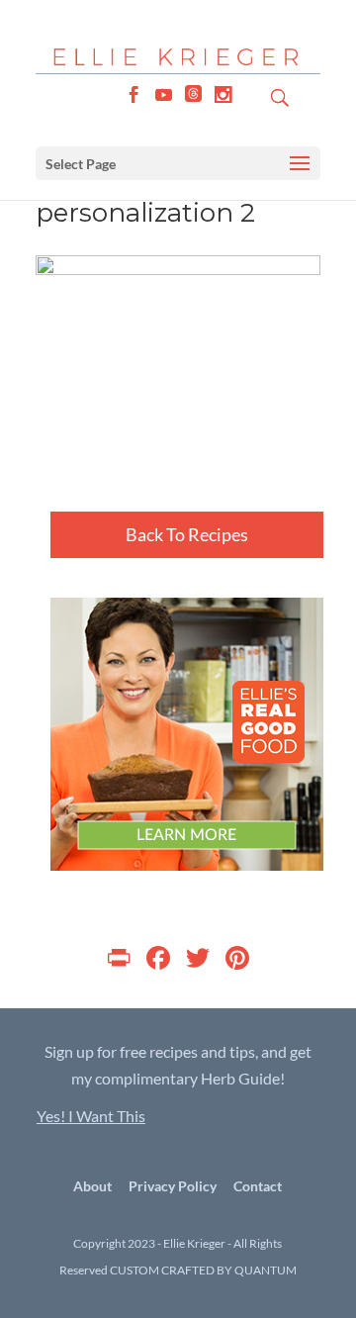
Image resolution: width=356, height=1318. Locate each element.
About (92, 1185)
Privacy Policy (173, 1185)
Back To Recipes (187, 534)
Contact (257, 1185)
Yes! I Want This (91, 1115)
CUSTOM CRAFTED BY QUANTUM (203, 1270)
